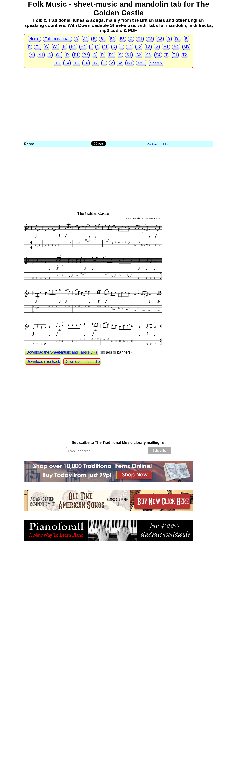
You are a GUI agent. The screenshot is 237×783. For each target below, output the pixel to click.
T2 (184, 55)
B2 (112, 39)
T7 (95, 63)
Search (156, 63)
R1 (111, 55)
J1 (106, 47)
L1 (130, 47)
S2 (138, 55)
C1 (139, 39)
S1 (129, 55)
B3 (122, 39)
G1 (55, 47)
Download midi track (43, 361)
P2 (86, 55)
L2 (139, 47)
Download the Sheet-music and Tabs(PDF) (61, 352)
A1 (85, 39)
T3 (57, 63)
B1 (102, 39)
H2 (83, 47)
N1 (40, 55)
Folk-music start (57, 39)
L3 (148, 47)
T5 (76, 63)
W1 (129, 63)
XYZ (141, 63)
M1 (165, 47)
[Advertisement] (118, 105)
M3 (186, 47)
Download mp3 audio (82, 361)
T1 (175, 55)
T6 (86, 63)
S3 (148, 55)
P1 (76, 55)
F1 (38, 47)
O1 (58, 55)
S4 (158, 55)
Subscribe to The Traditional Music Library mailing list (118, 443)
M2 (176, 47)
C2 (149, 39)
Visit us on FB (157, 144)
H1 (73, 47)
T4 (67, 63)
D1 (177, 39)
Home (34, 39)
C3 (159, 39)
